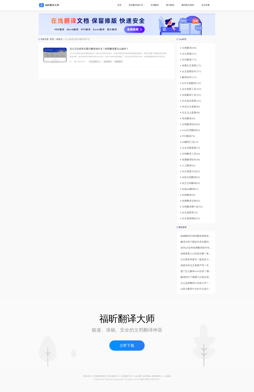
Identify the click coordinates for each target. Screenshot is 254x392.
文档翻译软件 (189, 124)
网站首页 (87, 376)
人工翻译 (186, 165)
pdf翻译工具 (188, 142)
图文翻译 (107, 62)
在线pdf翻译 (188, 189)
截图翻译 (118, 62)
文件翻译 (186, 60)
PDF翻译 (186, 136)
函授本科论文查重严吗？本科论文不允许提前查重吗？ (209, 265)
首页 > (53, 39)
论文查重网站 (189, 218)
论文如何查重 (189, 101)
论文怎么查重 (189, 112)
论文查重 (205, 5)
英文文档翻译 (189, 183)
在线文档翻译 (189, 177)
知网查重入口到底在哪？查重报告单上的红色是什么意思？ (211, 253)
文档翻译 (155, 5)
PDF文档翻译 (189, 83)
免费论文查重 (189, 65)
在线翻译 (186, 195)
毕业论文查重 (189, 107)
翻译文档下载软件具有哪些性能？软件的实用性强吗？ (209, 242)
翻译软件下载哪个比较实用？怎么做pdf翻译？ (204, 277)
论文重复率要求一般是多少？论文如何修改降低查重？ (209, 259)
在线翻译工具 (189, 95)
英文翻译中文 (113, 376)
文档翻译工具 (189, 154)
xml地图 (167, 376)
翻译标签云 (157, 376)
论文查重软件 (189, 71)
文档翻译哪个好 (190, 207)
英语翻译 (186, 118)
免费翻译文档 (189, 201)
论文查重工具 (189, 89)
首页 (119, 5)
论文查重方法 (189, 171)
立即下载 (127, 345)
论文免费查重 (189, 148)
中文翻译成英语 (99, 376)
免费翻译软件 (189, 160)
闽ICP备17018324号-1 (150, 379)
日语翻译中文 (126, 376)
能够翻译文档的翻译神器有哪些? (197, 236)
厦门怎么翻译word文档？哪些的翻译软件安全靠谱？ (208, 271)
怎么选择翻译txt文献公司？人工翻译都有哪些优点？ (208, 283)
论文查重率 (188, 212)
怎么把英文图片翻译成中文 (96, 62)
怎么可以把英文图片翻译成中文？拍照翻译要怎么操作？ (99, 48)
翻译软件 (186, 77)
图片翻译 (170, 5)
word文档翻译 (189, 130)
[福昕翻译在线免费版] (127, 24)
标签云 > (60, 39)
